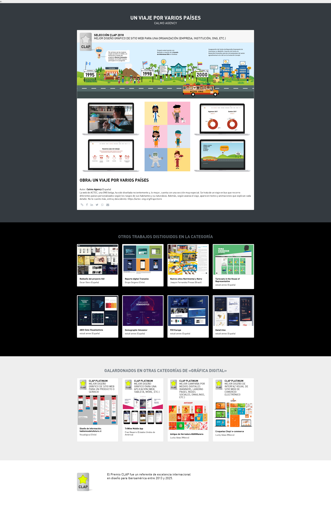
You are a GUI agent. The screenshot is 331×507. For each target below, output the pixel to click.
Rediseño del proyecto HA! (92, 279)
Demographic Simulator (136, 330)
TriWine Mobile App (134, 429)
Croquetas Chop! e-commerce (229, 431)
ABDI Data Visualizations (91, 330)
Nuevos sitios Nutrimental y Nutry (186, 279)
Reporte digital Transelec (137, 279)
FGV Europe (175, 330)
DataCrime (220, 330)
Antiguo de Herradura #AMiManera (186, 434)
